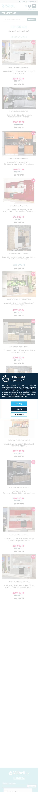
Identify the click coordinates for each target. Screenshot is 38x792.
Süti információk (19, 414)
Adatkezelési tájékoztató (19, 396)
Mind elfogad (19, 404)
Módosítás (19, 409)
